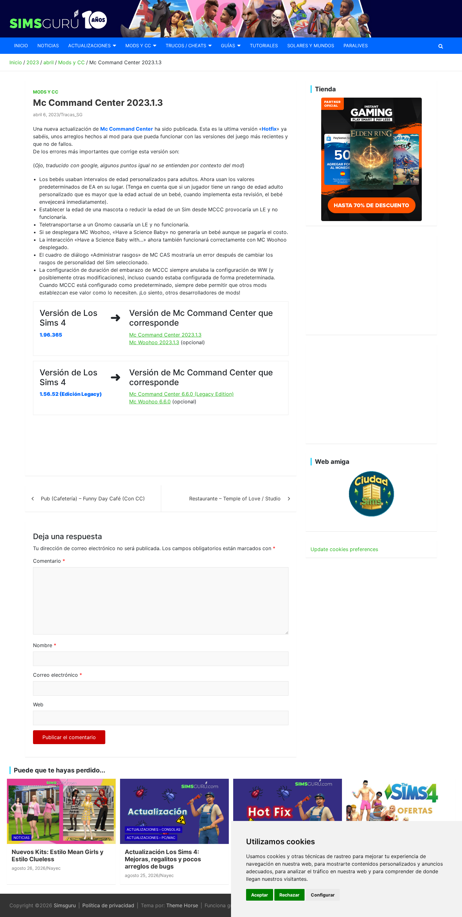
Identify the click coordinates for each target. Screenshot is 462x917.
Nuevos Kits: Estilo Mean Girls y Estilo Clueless (57, 855)
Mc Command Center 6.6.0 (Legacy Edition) (181, 394)
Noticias (48, 45)
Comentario (49, 561)
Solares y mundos (310, 45)
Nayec (54, 868)
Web (38, 704)
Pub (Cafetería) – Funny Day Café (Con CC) (93, 498)
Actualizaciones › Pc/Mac (151, 837)
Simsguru (65, 905)
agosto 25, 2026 (142, 875)
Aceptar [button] (259, 894)
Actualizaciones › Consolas (153, 829)
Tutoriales (264, 45)
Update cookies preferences (344, 549)
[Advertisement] (147, 445)
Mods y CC (138, 45)
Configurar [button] (323, 894)
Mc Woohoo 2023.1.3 (154, 342)
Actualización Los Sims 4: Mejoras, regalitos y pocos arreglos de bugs (163, 859)
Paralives (356, 45)
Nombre (44, 645)
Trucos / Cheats (186, 45)
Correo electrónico (57, 675)
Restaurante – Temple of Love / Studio (235, 498)
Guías (228, 45)
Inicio (21, 45)
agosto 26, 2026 (29, 868)
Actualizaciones (89, 45)
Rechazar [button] (289, 894)
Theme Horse (182, 905)
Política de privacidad (108, 905)
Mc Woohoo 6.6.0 (150, 401)
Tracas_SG (71, 114)
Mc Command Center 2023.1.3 (165, 335)
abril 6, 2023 (46, 114)
